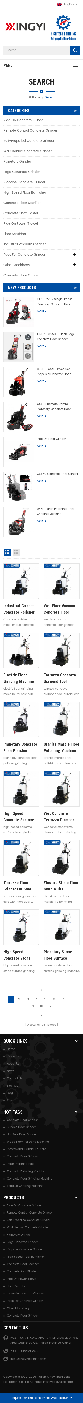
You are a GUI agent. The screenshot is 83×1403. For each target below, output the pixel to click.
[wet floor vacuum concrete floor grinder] (62, 581)
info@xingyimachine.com (28, 1359)
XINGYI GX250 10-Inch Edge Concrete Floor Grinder (56, 336)
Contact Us (14, 1078)
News (10, 1071)
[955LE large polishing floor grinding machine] (19, 522)
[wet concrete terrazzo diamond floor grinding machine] (62, 789)
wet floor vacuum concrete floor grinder (59, 609)
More (40, 311)
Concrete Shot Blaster (20, 213)
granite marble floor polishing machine (61, 747)
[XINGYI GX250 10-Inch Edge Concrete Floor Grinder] (19, 347)
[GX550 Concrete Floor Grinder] (19, 487)
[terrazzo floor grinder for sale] (21, 858)
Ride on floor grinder (51, 439)
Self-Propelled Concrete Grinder (28, 140)
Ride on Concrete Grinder (23, 120)
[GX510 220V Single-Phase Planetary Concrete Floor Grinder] (19, 312)
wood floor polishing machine (28, 1142)
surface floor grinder (21, 1127)
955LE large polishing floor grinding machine (55, 511)
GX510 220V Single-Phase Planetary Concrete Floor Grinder (54, 302)
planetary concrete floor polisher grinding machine (20, 748)
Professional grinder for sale (26, 1149)
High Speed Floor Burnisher (24, 192)
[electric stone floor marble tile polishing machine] (62, 858)
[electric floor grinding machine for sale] (21, 650)
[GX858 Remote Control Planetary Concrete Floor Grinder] (19, 417)
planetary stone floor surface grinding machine (59, 955)
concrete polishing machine (26, 1171)
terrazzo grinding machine (25, 1186)
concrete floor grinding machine (29, 1179)
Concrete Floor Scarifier (22, 203)
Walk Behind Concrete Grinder (27, 151)
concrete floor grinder (22, 1120)
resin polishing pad (20, 1164)
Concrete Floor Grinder (21, 275)
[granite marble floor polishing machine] (62, 719)
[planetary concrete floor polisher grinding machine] (21, 719)
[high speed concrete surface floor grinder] (21, 789)
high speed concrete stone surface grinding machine (18, 955)
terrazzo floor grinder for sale (17, 885)
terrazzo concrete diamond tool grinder (60, 679)
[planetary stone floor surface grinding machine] (62, 927)
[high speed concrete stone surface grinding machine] (21, 927)
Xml (9, 1100)
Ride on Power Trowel (20, 223)
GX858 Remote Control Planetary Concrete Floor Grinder (54, 407)
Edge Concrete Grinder (21, 172)
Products (13, 1056)
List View (16, 552)
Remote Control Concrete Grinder (30, 130)
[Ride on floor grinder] (19, 452)
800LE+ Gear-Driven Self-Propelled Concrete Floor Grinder (54, 372)
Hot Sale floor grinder (22, 1134)
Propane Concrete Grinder (24, 182)
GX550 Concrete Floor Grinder (57, 474)
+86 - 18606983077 (24, 1351)
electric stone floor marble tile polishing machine (61, 886)
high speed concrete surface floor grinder (18, 817)
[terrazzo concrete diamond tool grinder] (62, 650)
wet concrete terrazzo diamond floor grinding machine (59, 817)
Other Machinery (16, 265)
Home (36, 97)
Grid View (7, 552)
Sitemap (12, 1086)
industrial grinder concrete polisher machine (19, 609)
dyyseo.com (64, 1382)
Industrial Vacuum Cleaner (24, 244)
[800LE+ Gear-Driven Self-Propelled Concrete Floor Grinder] (19, 382)
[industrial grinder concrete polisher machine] (21, 581)
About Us (13, 1064)
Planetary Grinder (17, 161)
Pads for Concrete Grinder (24, 254)
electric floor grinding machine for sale (18, 679)
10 (41, 1006)
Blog (10, 1093)
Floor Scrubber (14, 234)
